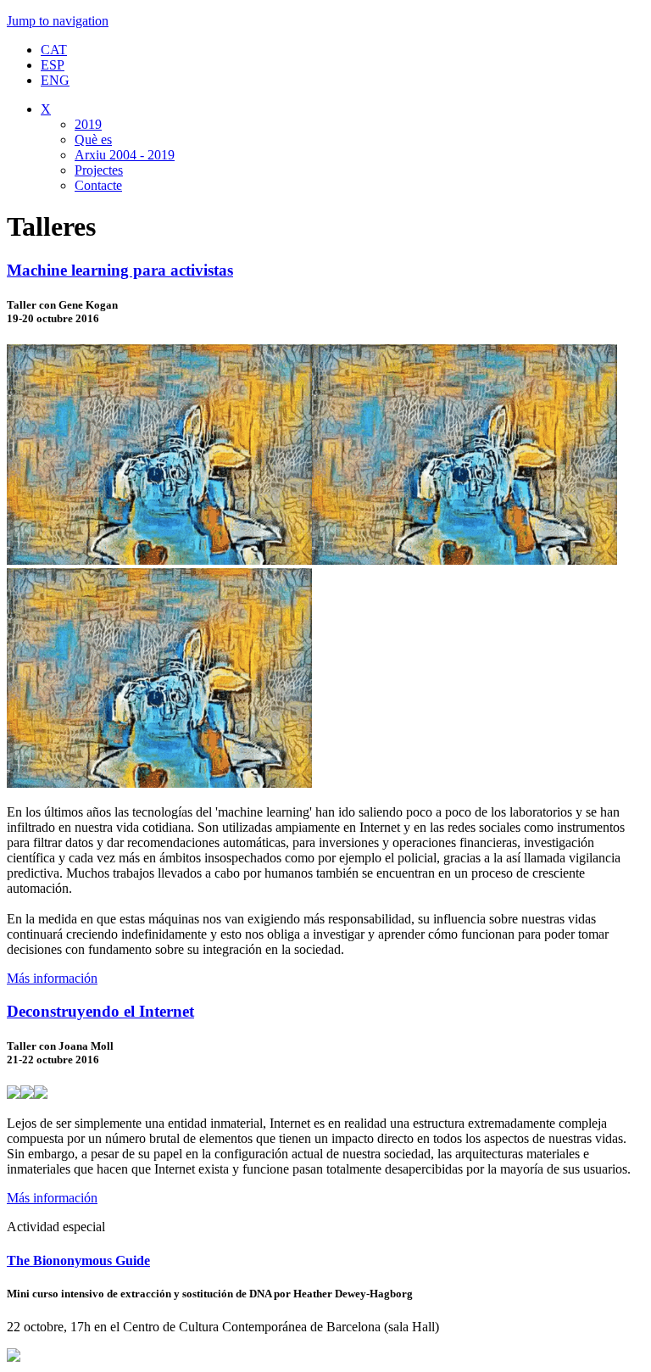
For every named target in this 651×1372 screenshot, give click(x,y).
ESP (52, 65)
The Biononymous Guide (78, 1260)
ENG (55, 80)
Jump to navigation (57, 21)
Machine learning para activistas (120, 270)
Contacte (98, 185)
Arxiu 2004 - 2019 (125, 155)
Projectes (99, 170)
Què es (93, 139)
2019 (88, 124)
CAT (54, 49)
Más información (52, 978)
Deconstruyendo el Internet (100, 1011)
